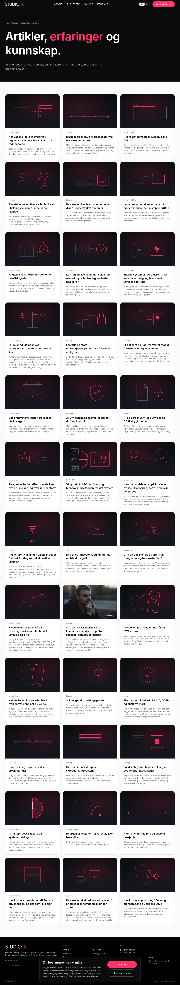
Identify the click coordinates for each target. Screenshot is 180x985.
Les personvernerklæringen (86, 976)
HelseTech (96, 950)
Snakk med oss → (163, 4)
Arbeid (58, 4)
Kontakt (102, 4)
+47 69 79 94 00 (127, 952)
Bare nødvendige (122, 973)
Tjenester (73, 4)
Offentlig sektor (98, 953)
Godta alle (122, 964)
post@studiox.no (127, 950)
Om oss (88, 4)
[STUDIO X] (14, 4)
